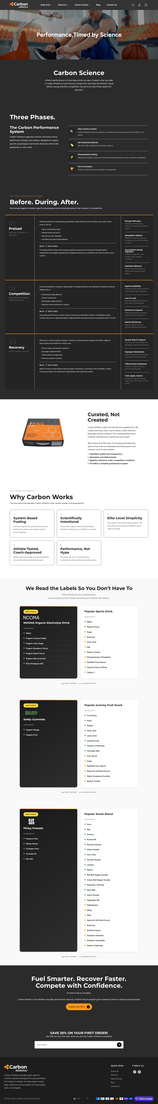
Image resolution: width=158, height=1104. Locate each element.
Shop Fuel (45, 5)
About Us (62, 5)
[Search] (133, 5)
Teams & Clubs (81, 5)
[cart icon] (146, 5)
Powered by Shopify (32, 1099)
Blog (98, 5)
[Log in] (139, 5)
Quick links (117, 1066)
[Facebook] (134, 1072)
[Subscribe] (119, 1044)
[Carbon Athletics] (19, 5)
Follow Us (138, 1066)
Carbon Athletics (17, 1099)
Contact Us (112, 5)
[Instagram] (139, 1072)
